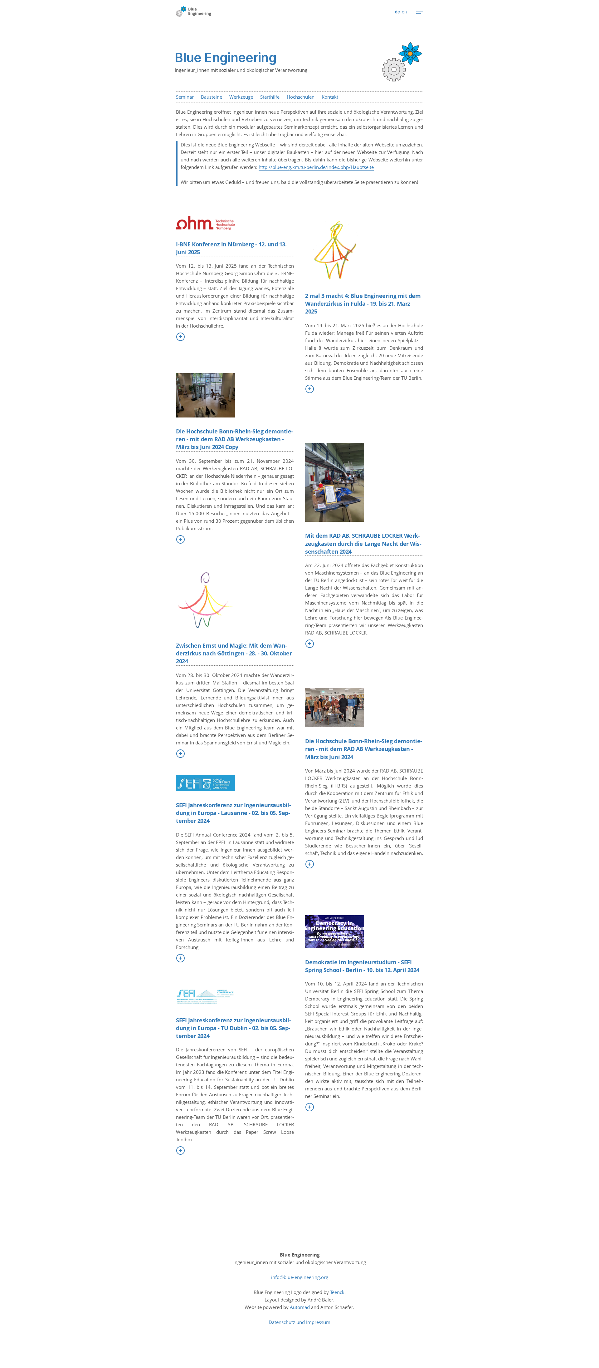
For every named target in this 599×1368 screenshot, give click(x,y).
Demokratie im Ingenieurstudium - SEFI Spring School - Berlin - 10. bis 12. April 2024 (362, 966)
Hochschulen (300, 97)
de (397, 11)
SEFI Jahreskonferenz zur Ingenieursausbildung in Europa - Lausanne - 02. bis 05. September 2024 (233, 812)
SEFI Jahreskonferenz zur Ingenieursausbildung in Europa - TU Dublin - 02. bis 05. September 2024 (233, 1028)
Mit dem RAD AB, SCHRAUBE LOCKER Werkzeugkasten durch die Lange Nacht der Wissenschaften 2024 (363, 543)
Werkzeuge (241, 97)
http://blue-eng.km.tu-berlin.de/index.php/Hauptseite (316, 167)
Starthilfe (270, 97)
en (404, 11)
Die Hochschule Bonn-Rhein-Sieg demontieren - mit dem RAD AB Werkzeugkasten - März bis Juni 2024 (363, 748)
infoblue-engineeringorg (299, 1277)
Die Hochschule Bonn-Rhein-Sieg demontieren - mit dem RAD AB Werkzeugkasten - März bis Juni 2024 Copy (234, 439)
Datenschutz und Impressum (299, 1322)
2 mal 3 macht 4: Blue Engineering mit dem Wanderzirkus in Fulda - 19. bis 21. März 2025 (363, 303)
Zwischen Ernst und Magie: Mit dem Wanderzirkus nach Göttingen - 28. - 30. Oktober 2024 (234, 653)
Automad (300, 1307)
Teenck (337, 1292)
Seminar (185, 97)
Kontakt (330, 97)
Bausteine (211, 97)
